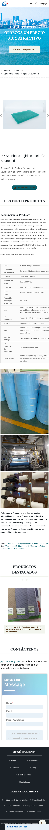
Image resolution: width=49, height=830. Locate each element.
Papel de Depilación (28, 523)
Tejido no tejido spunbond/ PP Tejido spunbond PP (28, 543)
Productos (18, 71)
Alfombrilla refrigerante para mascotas (17, 519)
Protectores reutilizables (32, 516)
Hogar (7, 71)
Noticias (16, 767)
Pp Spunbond (6, 513)
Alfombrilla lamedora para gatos (26, 513)
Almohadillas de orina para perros (15, 526)
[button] (31, 3)
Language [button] (43, 4)
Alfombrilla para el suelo (11, 516)
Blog (34, 767)
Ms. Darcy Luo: (12, 661)
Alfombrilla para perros (18, 532)
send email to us (26, 187)
